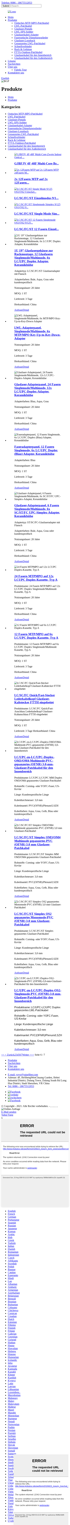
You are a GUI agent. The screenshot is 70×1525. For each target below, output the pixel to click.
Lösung (12, 61)
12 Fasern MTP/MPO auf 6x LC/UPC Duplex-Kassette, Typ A (36, 635)
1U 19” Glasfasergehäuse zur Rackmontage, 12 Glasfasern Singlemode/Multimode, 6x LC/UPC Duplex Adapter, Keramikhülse (33, 258)
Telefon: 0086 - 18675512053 (16, 2)
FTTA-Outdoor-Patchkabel (28, 52)
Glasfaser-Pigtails (23, 28)
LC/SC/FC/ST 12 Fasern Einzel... (36, 229)
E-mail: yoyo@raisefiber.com (23, 1074)
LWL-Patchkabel (23, 26)
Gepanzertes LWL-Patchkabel (29, 43)
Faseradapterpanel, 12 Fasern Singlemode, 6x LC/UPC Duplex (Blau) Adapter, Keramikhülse (36, 450)
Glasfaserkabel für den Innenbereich (32, 55)
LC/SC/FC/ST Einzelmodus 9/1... (36, 198)
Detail (26, 310)
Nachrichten (14, 64)
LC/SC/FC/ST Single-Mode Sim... (36, 213)
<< (2, 1054)
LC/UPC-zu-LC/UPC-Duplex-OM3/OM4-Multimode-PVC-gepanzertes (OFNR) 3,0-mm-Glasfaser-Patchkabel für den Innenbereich (34, 764)
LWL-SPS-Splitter (23, 31)
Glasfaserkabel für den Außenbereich (33, 58)
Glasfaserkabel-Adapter (26, 34)
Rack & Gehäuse (23, 49)
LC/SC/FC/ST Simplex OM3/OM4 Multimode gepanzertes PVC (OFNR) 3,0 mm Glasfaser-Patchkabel (37, 843)
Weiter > (26, 1054)
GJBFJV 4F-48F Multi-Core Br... (36, 163)
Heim (11, 17)
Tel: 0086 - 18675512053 (21, 1086)
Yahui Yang (7, 1114)
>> (32, 1054)
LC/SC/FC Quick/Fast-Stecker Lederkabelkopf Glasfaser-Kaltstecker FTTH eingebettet (34, 698)
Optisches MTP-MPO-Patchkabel (31, 23)
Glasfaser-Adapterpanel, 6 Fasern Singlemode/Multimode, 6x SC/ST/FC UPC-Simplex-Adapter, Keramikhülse (37, 511)
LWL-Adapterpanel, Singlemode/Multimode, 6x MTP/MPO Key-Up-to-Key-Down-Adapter (37, 333)
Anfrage (18, 310)
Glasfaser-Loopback (24, 40)
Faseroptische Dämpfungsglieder (31, 37)
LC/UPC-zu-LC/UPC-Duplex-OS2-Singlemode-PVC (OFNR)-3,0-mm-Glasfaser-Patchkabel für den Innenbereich (37, 996)
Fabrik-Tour (20, 69)
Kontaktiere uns (16, 72)
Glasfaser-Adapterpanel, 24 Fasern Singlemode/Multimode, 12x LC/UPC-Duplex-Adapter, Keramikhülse (37, 390)
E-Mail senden (8, 1112)
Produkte (12, 20)
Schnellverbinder (23, 46)
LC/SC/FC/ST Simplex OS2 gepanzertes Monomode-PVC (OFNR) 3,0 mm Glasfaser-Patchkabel (33, 919)
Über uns (12, 66)
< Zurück (9, 1054)
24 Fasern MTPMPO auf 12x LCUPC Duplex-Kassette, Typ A (35, 577)
